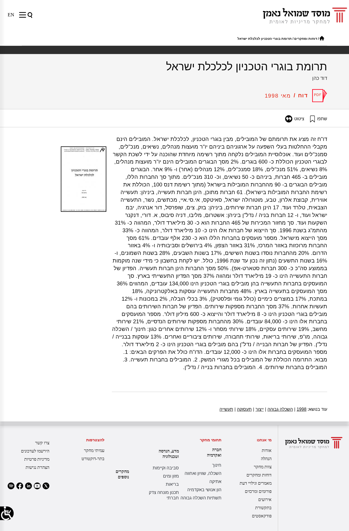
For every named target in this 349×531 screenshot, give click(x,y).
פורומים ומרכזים (258, 491)
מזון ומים (171, 476)
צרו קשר (42, 443)
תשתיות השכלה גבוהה (200, 498)
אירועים (264, 499)
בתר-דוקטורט (93, 458)
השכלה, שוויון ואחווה (203, 473)
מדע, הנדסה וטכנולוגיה (169, 454)
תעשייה (226, 409)
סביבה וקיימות (166, 468)
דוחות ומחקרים (305, 39)
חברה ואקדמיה (214, 452)
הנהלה (266, 458)
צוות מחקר (262, 466)
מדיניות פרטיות (36, 459)
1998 (300, 409)
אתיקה (215, 481)
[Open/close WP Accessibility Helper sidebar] (7, 513)
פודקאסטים (261, 516)
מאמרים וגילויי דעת (255, 483)
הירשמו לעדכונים (35, 451)
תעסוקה (243, 409)
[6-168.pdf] (319, 95)
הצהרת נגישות (37, 467)
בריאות (172, 484)
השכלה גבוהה (279, 409)
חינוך (216, 465)
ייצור (258, 409)
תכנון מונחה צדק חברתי (164, 495)
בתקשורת (263, 507)
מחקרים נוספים (122, 474)
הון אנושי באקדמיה (204, 489)
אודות (266, 450)
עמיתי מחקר (94, 450)
